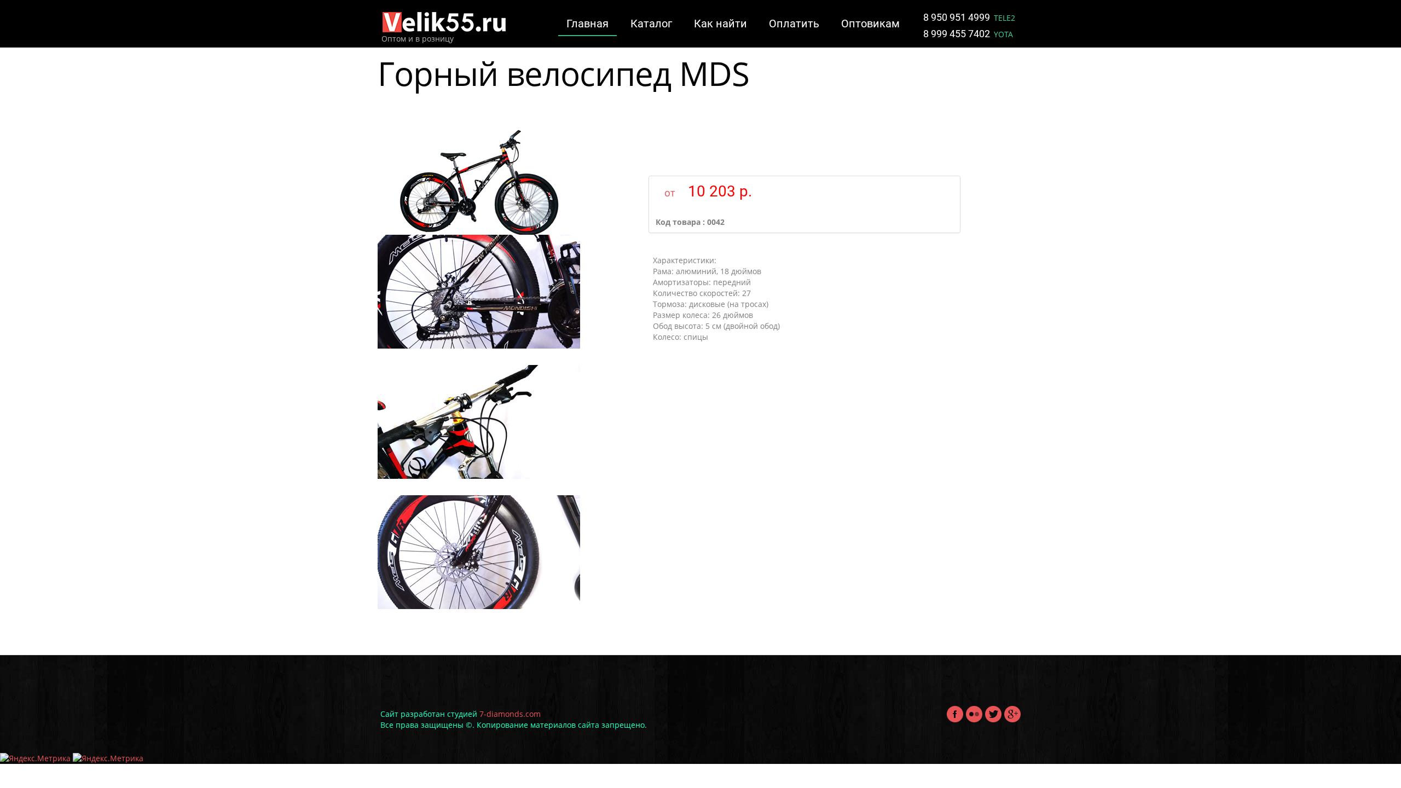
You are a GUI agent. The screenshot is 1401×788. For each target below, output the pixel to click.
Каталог (651, 23)
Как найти (720, 23)
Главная (587, 23)
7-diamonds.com (510, 714)
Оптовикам (870, 23)
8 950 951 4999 (957, 17)
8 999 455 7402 (957, 33)
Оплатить (794, 23)
